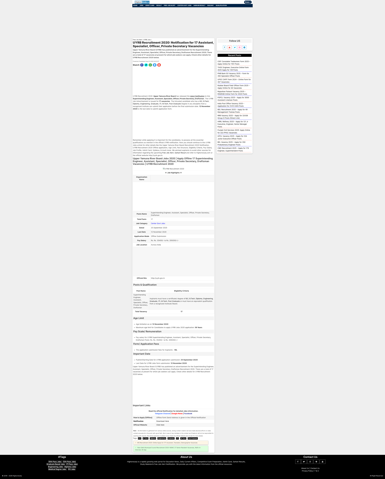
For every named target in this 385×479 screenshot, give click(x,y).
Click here (160, 425)
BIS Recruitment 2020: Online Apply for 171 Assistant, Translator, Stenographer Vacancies (167, 443)
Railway (210, 5)
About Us (305, 468)
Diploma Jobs (70, 467)
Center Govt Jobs (184, 5)
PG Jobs (71, 469)
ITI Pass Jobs (72, 464)
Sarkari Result (199, 5)
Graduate (154, 104)
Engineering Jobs (55, 467)
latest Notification (197, 96)
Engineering (145, 104)
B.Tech (206, 101)
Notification (138, 421)
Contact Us (315, 468)
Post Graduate (175, 104)
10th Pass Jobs (55, 462)
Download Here (162, 421)
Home (135, 5)
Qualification (221, 5)
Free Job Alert (169, 5)
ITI (160, 104)
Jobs (141, 5)
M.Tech (165, 104)
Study (142, 2)
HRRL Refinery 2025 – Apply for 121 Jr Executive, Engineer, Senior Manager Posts (233, 124)
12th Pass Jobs (69, 462)
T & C (317, 471)
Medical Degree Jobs (58, 469)
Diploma (136, 104)
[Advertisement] (192, 22)
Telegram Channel (162, 414)
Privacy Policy (307, 471)
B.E (201, 101)
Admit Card (149, 5)
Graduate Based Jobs (56, 464)
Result (159, 5)
